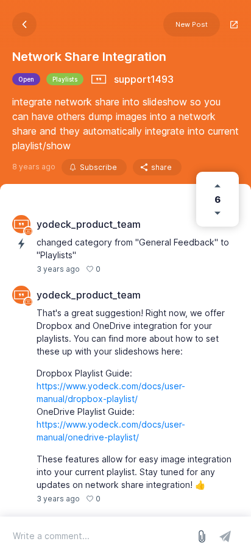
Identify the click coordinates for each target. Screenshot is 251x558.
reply (116, 498)
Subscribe (98, 167)
